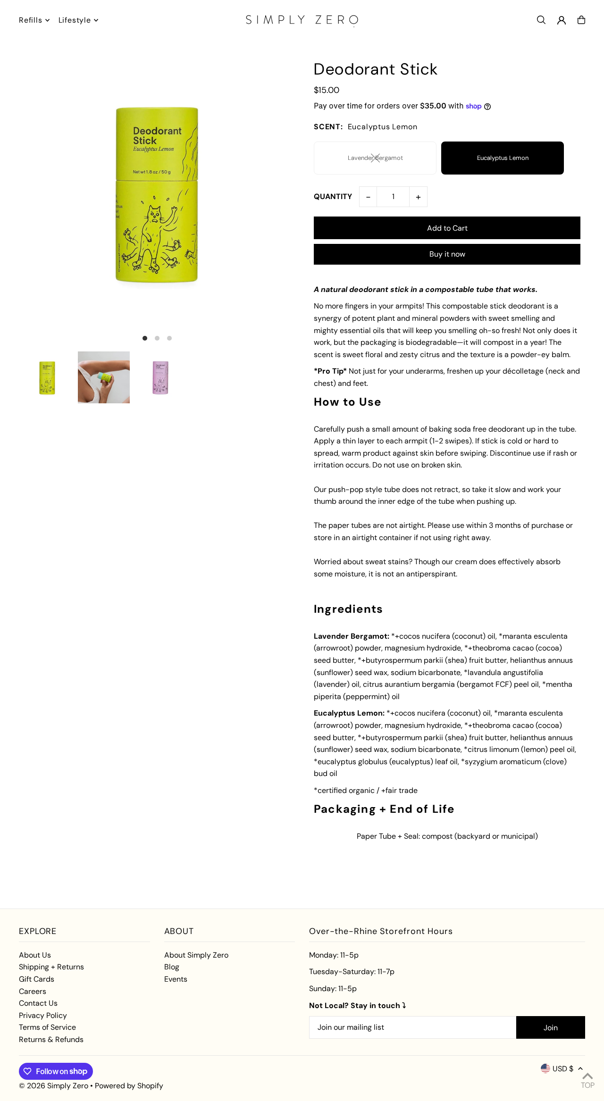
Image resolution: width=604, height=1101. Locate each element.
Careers (32, 991)
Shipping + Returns (51, 967)
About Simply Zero (196, 955)
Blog (171, 967)
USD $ (563, 1069)
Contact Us (38, 1003)
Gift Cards (36, 979)
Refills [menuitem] (30, 20)
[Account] (561, 20)
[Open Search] (541, 20)
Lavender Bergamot (375, 158)
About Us (35, 955)
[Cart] (581, 20)
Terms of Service (47, 1027)
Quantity (333, 196)
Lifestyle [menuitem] (75, 20)
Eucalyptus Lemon (502, 158)
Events (175, 979)
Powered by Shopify (129, 1086)
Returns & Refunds (51, 1039)
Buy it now (447, 254)
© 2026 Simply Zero (53, 1086)
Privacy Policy (43, 1015)
